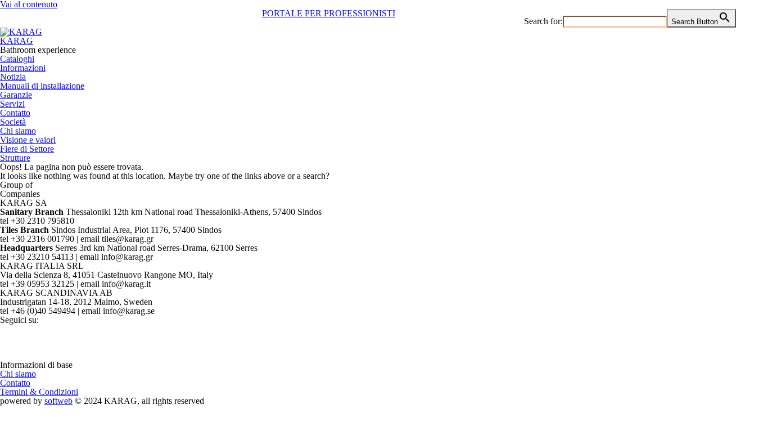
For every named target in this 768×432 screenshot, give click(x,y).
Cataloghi (17, 59)
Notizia (13, 77)
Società (13, 122)
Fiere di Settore (27, 149)
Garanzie (16, 95)
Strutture (15, 158)
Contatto (15, 113)
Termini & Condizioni (39, 392)
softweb (58, 401)
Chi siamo (18, 131)
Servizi (12, 104)
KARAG (16, 41)
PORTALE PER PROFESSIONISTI (328, 13)
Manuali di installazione (42, 86)
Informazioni (23, 68)
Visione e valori (28, 140)
